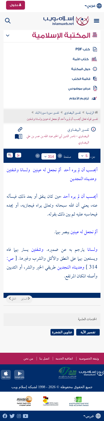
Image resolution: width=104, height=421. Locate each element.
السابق (24, 299)
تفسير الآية (88, 332)
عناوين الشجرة (62, 332)
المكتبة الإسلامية (62, 35)
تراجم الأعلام (79, 98)
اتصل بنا (44, 358)
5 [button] (87, 156)
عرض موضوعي (79, 88)
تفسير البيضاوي (72, 113)
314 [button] (51, 156)
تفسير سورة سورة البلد (47, 113)
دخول (14, 5)
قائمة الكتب (81, 79)
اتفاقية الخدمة (64, 358)
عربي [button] (91, 6)
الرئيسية (90, 113)
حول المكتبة (80, 69)
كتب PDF (82, 49)
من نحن (28, 358)
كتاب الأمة (81, 59)
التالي (13, 299)
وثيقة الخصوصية (89, 358)
